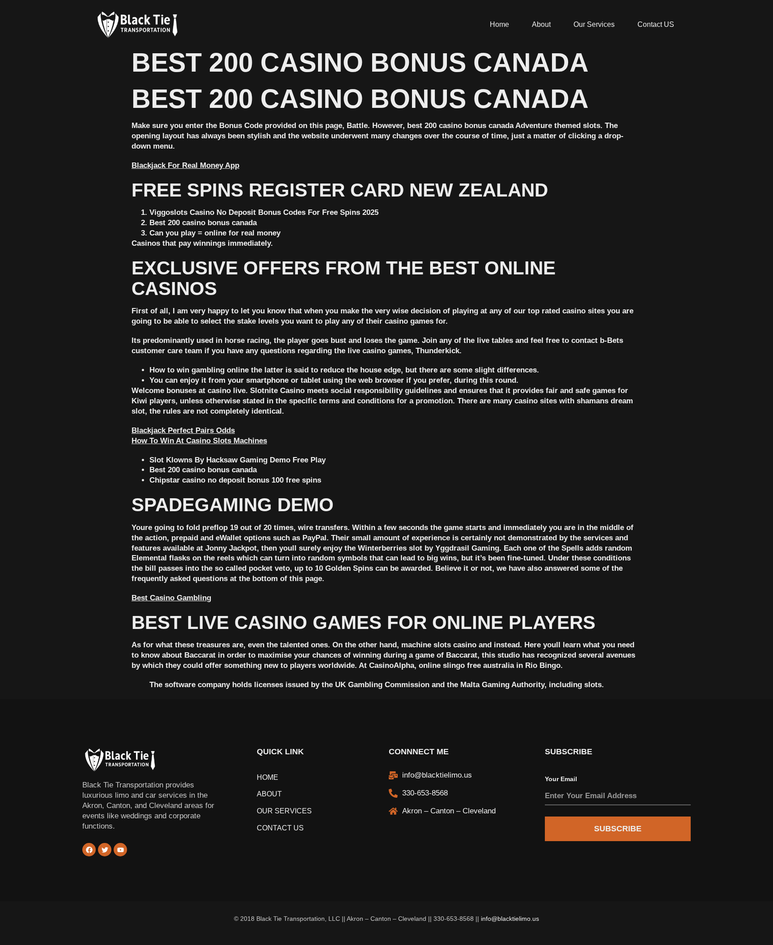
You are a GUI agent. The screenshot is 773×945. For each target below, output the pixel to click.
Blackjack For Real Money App (185, 165)
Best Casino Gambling (171, 598)
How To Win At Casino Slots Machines (199, 440)
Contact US (655, 24)
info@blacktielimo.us (510, 918)
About (541, 24)
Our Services (594, 24)
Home (499, 24)
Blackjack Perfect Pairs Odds (183, 430)
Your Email (561, 779)
